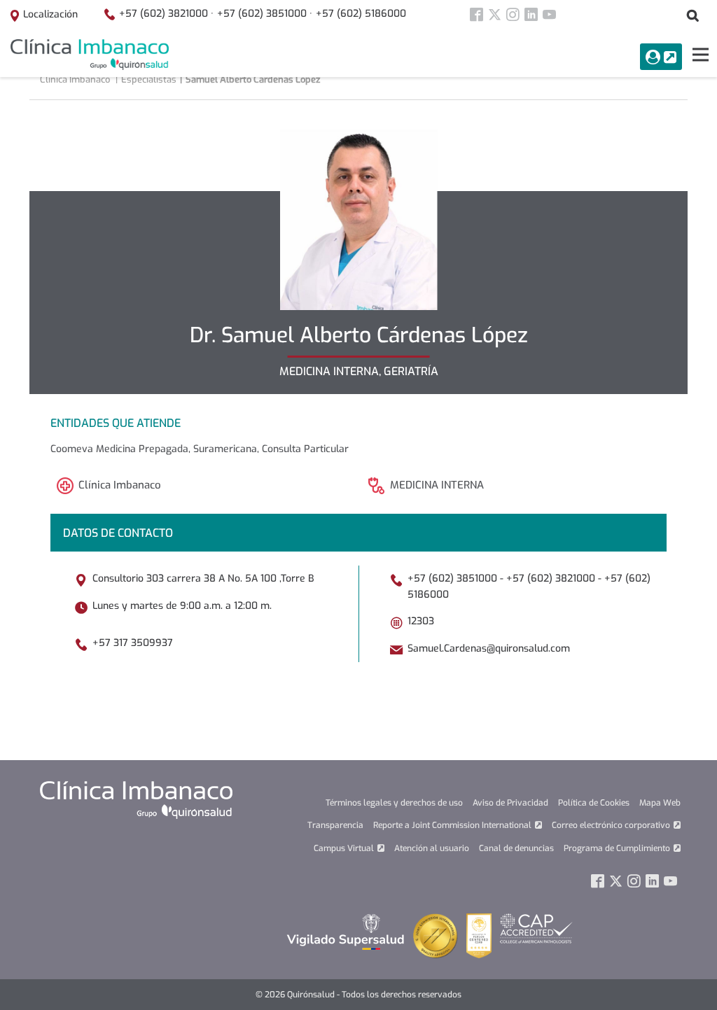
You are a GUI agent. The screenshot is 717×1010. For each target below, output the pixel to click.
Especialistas (148, 79)
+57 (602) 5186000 (361, 13)
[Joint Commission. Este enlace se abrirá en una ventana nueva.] (435, 935)
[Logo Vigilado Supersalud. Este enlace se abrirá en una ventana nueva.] (345, 932)
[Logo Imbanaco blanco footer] (136, 799)
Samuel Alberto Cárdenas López (253, 79)
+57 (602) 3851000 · (264, 13)
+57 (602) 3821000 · (166, 13)
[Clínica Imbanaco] (90, 54)
